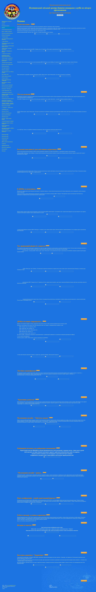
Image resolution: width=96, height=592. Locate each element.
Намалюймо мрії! (5, 136)
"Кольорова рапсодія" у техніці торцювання (8, 43)
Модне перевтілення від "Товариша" (6, 80)
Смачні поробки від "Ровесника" (5, 126)
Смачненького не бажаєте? (7, 92)
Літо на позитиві (23, 94)
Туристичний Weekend (6, 114)
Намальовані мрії (5, 134)
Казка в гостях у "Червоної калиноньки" (7, 60)
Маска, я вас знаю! (5, 96)
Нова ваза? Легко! (5, 111)
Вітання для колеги (5, 66)
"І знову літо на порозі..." (6, 53)
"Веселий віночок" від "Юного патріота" (8, 72)
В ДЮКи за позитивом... (27, 189)
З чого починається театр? (7, 29)
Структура (4, 143)
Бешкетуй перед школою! (6, 113)
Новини (3, 27)
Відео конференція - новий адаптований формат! (36, 498)
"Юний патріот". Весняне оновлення (7, 49)
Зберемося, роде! (5, 116)
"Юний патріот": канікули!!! (7, 58)
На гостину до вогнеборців (7, 86)
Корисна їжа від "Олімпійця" (7, 85)
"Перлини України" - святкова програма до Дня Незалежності (8, 103)
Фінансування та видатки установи (7, 22)
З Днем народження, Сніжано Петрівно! (7, 123)
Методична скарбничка (6, 147)
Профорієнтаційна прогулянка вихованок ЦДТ (7, 94)
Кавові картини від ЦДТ (6, 76)
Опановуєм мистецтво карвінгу (8, 98)
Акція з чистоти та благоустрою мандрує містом (8, 46)
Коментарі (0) (84, 91)
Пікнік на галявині (5, 69)
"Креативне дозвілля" (26, 400)
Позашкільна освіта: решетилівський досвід (6, 56)
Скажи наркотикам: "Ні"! (6, 90)
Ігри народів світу (5, 74)
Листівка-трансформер (26, 371)
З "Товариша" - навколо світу (7, 107)
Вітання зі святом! (24, 525)
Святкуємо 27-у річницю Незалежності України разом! (7, 101)
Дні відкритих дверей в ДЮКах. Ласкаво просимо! (8, 128)
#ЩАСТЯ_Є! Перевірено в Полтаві (7, 51)
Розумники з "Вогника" (6, 88)
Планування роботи (5, 25)
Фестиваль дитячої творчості (7, 33)
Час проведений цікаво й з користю (31, 246)
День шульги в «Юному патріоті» (6, 83)
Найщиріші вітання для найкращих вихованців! (36, 448)
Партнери (4, 150)
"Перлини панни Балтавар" (7, 62)
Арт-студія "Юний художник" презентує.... (7, 39)
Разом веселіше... (24, 24)
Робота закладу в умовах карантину (6, 131)
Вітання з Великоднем (6, 35)
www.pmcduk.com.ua (12, 585)
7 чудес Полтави (5, 41)
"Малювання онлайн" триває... (29, 473)
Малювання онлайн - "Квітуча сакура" (33, 418)
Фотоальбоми (4, 149)
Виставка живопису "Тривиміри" (30, 555)
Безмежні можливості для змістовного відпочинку (37, 149)
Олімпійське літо (5, 109)
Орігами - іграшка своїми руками (6, 119)
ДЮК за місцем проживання (7, 141)
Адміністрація (4, 139)
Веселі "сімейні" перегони (7, 31)
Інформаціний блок (5, 145)
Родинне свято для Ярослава (7, 64)
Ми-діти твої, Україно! (6, 105)
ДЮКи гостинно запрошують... (29, 321)
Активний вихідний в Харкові (7, 121)
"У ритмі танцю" (5, 36)
